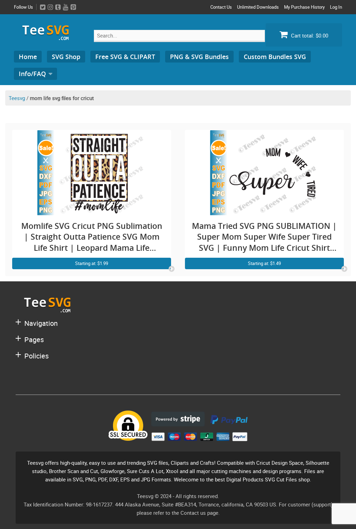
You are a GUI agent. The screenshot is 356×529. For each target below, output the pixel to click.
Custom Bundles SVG (275, 56)
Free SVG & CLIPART (125, 56)
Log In (336, 7)
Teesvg (17, 97)
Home (28, 56)
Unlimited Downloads (258, 7)
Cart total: (309, 35)
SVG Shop (66, 56)
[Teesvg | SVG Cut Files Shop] (48, 37)
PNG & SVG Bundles (199, 56)
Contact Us (221, 7)
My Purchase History (304, 7)
